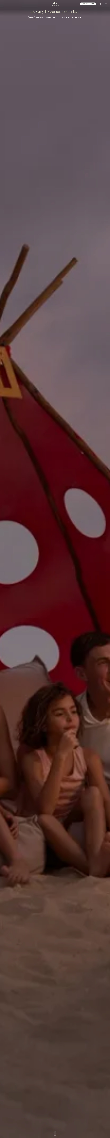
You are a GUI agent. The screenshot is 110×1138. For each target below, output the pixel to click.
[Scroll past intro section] (55, 1133)
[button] (106, 4)
